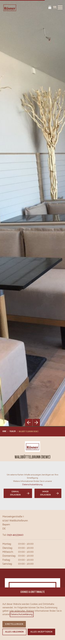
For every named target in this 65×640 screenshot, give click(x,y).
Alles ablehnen (14, 632)
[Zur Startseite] (10, 7)
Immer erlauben (45, 493)
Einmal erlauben (15, 493)
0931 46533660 (15, 535)
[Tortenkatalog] (50, 7)
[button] (60, 7)
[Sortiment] (55, 7)
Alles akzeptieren (41, 632)
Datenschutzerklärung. (32, 484)
